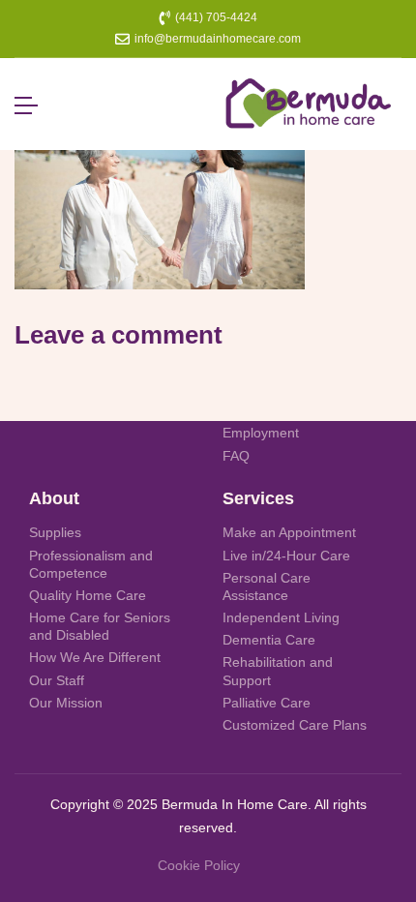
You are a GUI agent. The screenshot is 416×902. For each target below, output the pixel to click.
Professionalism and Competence (91, 564)
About (54, 498)
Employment (261, 432)
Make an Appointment (289, 532)
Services (258, 498)
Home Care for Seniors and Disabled (99, 626)
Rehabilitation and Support (278, 670)
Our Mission (66, 702)
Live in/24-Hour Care (286, 555)
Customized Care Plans (295, 725)
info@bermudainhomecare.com (217, 38)
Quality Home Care (87, 595)
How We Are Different (95, 657)
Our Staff (56, 680)
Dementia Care (269, 639)
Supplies (55, 532)
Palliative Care (267, 702)
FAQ (236, 456)
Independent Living (281, 617)
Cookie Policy (199, 865)
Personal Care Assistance (267, 586)
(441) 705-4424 (216, 17)
